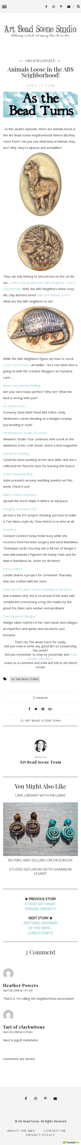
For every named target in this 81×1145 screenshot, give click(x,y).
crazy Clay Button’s (17, 365)
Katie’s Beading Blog (18, 474)
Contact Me (55, 1130)
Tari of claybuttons (24, 1027)
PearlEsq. (10, 529)
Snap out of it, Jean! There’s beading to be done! (37, 589)
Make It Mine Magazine (19, 494)
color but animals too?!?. (54, 295)
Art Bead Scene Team (43, 720)
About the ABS (21, 1130)
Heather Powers (20, 985)
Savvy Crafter (12, 569)
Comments (40, 697)
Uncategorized (40, 61)
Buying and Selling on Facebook (40, 860)
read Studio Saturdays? (52, 656)
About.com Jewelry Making (21, 385)
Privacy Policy (40, 1134)
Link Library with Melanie (40, 795)
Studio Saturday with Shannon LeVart (40, 871)
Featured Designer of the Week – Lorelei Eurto (40, 928)
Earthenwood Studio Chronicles (25, 433)
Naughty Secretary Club (20, 509)
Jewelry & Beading (16, 453)
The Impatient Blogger (19, 616)
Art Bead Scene (14, 406)
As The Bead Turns (25, 679)
